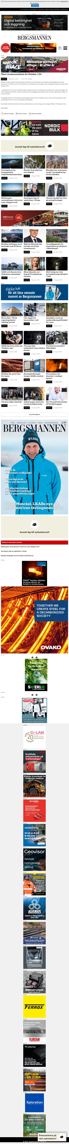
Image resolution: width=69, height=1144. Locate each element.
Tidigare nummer (33, 9)
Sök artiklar (26, 9)
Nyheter (4, 79)
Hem (21, 9)
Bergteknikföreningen (55, 9)
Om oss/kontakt (40, 9)
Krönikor (47, 9)
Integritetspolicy (64, 9)
